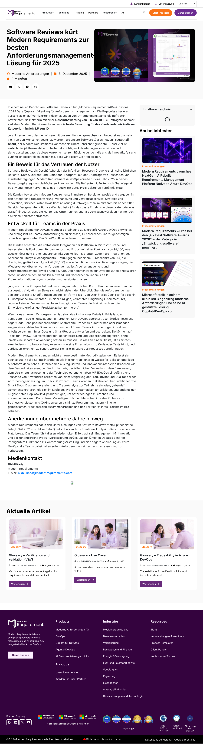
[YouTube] (29, 722)
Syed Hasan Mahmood (26, 565)
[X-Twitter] (22, 722)
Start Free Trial (161, 12)
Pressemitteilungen (153, 166)
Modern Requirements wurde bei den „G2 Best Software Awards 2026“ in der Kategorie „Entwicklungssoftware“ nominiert (167, 239)
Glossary (15, 546)
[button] (10, 86)
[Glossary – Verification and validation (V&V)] (36, 534)
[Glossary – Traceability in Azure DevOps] (167, 534)
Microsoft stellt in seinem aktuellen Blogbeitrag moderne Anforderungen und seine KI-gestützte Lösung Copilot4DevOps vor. (165, 303)
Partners (93, 12)
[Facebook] (9, 722)
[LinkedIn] (16, 722)
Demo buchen (185, 12)
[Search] (144, 13)
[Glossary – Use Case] (101, 534)
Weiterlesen (18, 584)
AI (122, 12)
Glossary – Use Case (90, 555)
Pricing (80, 12)
